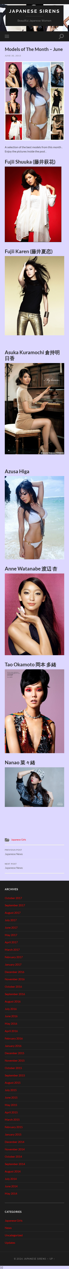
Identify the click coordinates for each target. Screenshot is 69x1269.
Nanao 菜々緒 (20, 762)
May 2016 (11, 1023)
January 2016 (13, 1045)
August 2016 (13, 1001)
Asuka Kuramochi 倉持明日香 (32, 355)
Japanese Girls (18, 839)
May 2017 (11, 935)
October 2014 (13, 1156)
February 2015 (14, 1127)
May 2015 (11, 1104)
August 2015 (13, 1082)
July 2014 (11, 1178)
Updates (10, 1242)
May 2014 (11, 1193)
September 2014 (15, 1164)
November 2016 (15, 979)
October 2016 (13, 986)
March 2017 (12, 949)
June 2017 (11, 927)
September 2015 (15, 1075)
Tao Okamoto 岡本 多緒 (30, 664)
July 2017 (11, 920)
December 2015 (14, 1053)
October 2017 (13, 898)
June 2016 (11, 1016)
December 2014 (14, 1141)
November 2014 (15, 1149)
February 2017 (14, 957)
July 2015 (11, 1090)
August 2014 (13, 1171)
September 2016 (15, 994)
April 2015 (11, 1112)
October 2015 (13, 1068)
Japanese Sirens (34, 11)
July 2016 (11, 1008)
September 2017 (15, 905)
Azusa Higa (17, 471)
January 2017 (13, 964)
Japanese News (14, 852)
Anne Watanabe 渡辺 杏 (31, 569)
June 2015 (11, 1097)
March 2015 (12, 1119)
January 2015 (13, 1134)
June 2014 (11, 1186)
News (8, 1227)
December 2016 (14, 972)
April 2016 (11, 1031)
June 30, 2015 (13, 55)
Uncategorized (14, 1235)
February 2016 (14, 1038)
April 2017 (11, 942)
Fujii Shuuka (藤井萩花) (30, 162)
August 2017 (13, 912)
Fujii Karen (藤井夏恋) (29, 251)
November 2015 (15, 1060)
